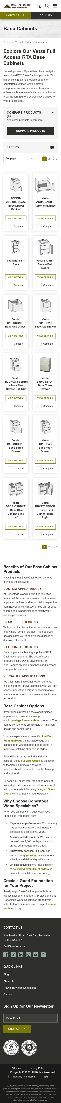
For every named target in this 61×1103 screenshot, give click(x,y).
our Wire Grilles (30, 761)
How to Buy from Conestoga (19, 988)
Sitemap (16, 1068)
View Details (16, 218)
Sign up (14, 1029)
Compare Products (30, 131)
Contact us (15, 15)
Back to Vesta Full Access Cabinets (26, 42)
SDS (45, 1076)
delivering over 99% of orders (31, 869)
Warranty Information (24, 1076)
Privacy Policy (37, 1068)
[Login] (39, 6)
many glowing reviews (32, 855)
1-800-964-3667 (12, 940)
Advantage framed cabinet (24, 720)
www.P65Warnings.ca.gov (37, 1100)
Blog (6, 974)
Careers (8, 994)
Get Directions (12, 946)
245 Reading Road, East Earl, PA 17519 (26, 935)
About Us (8, 981)
